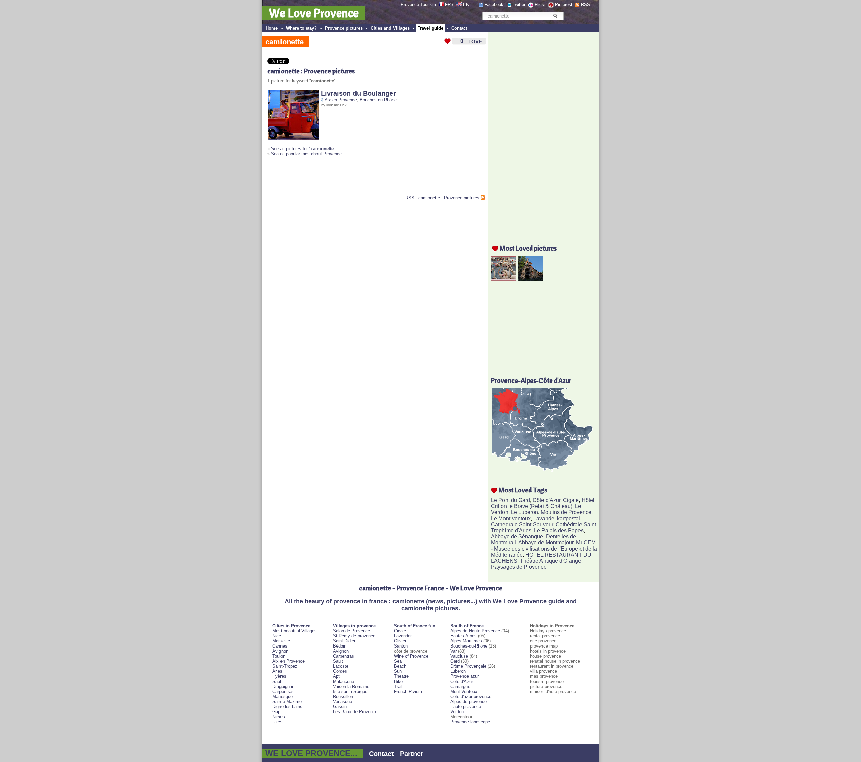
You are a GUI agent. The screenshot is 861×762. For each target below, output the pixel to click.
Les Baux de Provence (355, 711)
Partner (411, 753)
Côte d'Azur (546, 500)
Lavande (543, 518)
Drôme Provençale (468, 666)
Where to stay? (301, 28)
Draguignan (283, 686)
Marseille (281, 640)
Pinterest (563, 4)
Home (272, 28)
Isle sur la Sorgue (350, 691)
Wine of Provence (411, 656)
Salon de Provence (351, 630)
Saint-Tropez (284, 666)
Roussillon (343, 696)
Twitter (519, 4)
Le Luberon (524, 512)
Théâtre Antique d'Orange (550, 561)
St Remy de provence (354, 635)
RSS (585, 4)
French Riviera (408, 691)
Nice (276, 635)
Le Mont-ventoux (511, 518)
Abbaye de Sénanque (517, 536)
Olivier (400, 640)
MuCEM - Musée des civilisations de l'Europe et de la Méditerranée (544, 549)
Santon (401, 646)
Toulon (278, 656)
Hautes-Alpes (463, 635)
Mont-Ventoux (463, 691)
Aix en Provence (288, 661)
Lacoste (340, 666)
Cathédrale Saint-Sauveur (522, 524)
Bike (398, 681)
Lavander (403, 635)
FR (448, 4)
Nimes (278, 716)
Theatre (401, 676)
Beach (400, 666)
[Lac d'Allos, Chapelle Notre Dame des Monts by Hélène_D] (530, 279)
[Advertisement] (346, 178)
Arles (277, 671)
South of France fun (414, 625)
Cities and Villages (390, 28)
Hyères (279, 676)
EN (466, 4)
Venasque (342, 701)
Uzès (277, 721)
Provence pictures (344, 28)
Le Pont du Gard (510, 500)
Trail (398, 686)
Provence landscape (470, 721)
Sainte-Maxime (287, 701)
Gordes (340, 671)
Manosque (282, 696)
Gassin (340, 706)
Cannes (279, 646)
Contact (459, 28)
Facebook (493, 4)
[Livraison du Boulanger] (293, 138)
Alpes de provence (468, 701)
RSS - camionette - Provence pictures (442, 197)
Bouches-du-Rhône (378, 99)
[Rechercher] (555, 16)
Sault (277, 681)
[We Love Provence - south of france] (459, 4)
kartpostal (568, 518)
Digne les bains (287, 706)
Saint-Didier (344, 640)
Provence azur (464, 676)
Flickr (540, 4)
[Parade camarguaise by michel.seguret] (503, 279)
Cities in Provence (291, 625)
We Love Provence (314, 12)
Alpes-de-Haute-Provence (475, 630)
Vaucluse (459, 656)
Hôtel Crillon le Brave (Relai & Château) (542, 503)
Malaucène (343, 681)
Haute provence (465, 706)
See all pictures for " (302, 148)
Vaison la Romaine (351, 686)
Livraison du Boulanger (358, 93)
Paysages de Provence (519, 567)
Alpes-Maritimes (466, 640)
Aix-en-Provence (341, 99)
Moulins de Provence (566, 512)
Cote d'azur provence (470, 696)
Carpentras (283, 691)
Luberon (458, 671)
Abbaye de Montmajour (545, 542)
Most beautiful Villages (294, 630)
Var (453, 651)
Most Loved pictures (528, 248)
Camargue (460, 686)
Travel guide (430, 28)
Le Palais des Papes (559, 530)
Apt (336, 676)
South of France (467, 625)
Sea (398, 661)
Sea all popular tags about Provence (306, 153)
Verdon (457, 711)
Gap (276, 711)
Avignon (280, 651)
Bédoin (339, 646)
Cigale (571, 500)
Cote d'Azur (461, 681)
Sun (398, 671)
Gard (455, 661)
